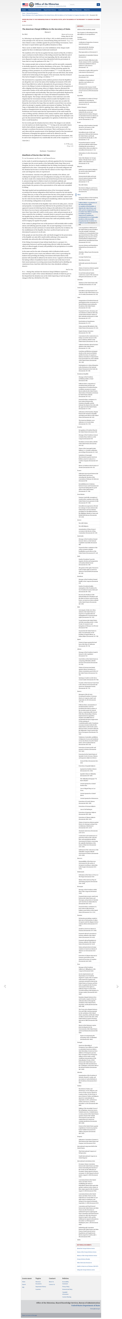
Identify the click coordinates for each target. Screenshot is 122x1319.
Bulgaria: (79, 166)
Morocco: (79, 858)
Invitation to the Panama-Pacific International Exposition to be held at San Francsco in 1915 (88, 89)
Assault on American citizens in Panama (87, 929)
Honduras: (80, 576)
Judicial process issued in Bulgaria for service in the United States (88, 171)
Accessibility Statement (65, 1283)
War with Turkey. (83, 185)
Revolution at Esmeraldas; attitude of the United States (88, 443)
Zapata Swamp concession (86, 332)
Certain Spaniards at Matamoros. (89, 798)
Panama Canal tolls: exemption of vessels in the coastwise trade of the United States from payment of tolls (88, 500)
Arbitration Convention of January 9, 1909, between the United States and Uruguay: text (88, 1141)
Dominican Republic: (83, 374)
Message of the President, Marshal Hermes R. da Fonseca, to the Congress (88, 127)
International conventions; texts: (86, 1161)
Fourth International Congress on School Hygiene (88, 1157)
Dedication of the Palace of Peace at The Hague (88, 875)
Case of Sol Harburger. (86, 809)
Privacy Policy (65, 1286)
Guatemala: (80, 536)
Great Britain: (81, 494)
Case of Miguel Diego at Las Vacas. (87, 789)
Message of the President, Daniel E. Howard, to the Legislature (88, 654)
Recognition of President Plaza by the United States (88, 431)
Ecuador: (79, 427)
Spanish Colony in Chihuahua (88, 774)
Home (23, 1281)
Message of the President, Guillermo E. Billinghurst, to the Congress (87, 969)
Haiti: (78, 556)
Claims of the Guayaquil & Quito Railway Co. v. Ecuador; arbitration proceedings (88, 450)
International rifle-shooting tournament (86, 48)
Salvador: (79, 1072)
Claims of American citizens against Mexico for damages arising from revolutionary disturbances (88, 825)
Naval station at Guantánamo (87, 322)
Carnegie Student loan (85, 257)
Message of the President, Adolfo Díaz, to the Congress (88, 891)
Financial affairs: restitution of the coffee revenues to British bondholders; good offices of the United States (88, 550)
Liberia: (79, 649)
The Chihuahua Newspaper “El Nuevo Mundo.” (88, 779)
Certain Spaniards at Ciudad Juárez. (88, 794)
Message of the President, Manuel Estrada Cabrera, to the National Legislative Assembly (88, 541)
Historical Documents (39, 1283)
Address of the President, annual (86, 29)
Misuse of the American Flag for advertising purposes (88, 881)
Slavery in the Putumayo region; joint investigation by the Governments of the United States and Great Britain (88, 1029)
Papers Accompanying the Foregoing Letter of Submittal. (88, 1037)
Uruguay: (79, 1136)
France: (79, 470)
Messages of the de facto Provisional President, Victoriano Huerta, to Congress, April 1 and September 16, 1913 (88, 698)
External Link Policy (67, 1289)
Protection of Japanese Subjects (87, 813)
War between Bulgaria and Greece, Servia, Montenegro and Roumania (88, 189)
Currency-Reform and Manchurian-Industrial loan (88, 247)
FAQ (23, 1287)
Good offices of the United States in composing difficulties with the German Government (88, 661)
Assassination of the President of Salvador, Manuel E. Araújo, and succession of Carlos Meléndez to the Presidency (88, 1079)
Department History (41, 1286)
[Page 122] (70, 40)
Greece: (79, 520)
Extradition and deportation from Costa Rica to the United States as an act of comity (88, 292)
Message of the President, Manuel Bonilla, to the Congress (88, 581)
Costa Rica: (80, 287)
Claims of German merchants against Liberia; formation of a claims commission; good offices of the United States (88, 671)
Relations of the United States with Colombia (88, 283)
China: (79, 194)
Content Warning (66, 1297)
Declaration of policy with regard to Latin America (88, 71)
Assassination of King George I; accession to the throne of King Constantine (88, 531)
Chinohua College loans (88, 253)
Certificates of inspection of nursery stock (88, 43)
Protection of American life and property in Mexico (87, 749)
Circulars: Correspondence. (82, 38)
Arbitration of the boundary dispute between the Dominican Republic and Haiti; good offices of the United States (88, 414)
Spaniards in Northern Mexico (88, 770)
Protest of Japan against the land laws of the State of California (88, 644)
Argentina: (80, 95)
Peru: (78, 964)
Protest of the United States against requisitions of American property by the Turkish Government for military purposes (88, 1129)
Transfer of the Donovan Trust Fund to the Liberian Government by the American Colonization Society (89, 685)
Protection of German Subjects (87, 806)
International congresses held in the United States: (87, 1147)
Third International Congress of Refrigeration (87, 1152)
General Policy (89, 762)
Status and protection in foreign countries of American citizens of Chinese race (88, 949)
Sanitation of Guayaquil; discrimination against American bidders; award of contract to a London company (88, 459)
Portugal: (79, 1042)
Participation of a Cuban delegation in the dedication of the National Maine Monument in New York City (88, 368)
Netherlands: (80, 872)
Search (24, 1284)
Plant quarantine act (88, 52)
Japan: (79, 639)
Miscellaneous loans (84, 260)
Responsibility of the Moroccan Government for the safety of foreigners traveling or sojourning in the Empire (88, 865)
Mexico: (79, 691)
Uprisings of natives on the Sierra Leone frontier (88, 678)
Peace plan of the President (86, 76)
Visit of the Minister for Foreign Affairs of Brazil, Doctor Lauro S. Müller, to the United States (87, 160)
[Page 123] (70, 146)
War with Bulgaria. (84, 526)
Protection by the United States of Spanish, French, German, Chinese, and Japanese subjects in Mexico (88, 756)
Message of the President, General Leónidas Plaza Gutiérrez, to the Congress (88, 436)
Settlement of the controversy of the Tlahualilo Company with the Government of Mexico (88, 852)
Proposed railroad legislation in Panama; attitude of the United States (87, 942)
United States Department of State (85, 1305)
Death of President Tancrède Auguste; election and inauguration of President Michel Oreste (88, 562)
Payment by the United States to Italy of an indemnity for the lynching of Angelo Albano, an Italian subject (88, 633)
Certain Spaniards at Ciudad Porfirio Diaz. (88, 784)
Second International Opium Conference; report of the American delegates (88, 274)
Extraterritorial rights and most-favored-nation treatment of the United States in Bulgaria (87, 179)
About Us (51, 1281)
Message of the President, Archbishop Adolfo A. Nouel (86, 378)
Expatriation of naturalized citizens (88, 56)
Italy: (78, 607)
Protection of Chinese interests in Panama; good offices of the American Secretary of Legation (88, 958)
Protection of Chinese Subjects (87, 818)
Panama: (79, 915)
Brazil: (79, 122)
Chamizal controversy (88, 831)
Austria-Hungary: (82, 107)
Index (79, 1240)
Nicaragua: (80, 886)
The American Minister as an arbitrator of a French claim (87, 422)
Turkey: (79, 1086)
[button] (34, 10)
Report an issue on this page (29, 1315)
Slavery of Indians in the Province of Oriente (88, 466)
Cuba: (78, 297)
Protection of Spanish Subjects (87, 766)
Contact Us (52, 1284)
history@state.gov (95, 1308)
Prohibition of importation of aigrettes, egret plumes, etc (86, 82)
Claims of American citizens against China (88, 269)
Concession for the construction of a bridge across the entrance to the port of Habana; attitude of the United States (88, 338)
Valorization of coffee (88, 154)
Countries (38, 1289)
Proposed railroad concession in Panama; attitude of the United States (87, 935)
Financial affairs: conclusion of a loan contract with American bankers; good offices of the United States (88, 909)
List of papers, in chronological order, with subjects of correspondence (87, 33)
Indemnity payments (88, 264)
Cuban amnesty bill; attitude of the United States (88, 327)
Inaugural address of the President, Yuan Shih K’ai (88, 198)
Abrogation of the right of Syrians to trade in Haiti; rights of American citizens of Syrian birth (88, 570)
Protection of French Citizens (87, 802)
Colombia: (80, 279)
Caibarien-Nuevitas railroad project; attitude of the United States (88, 346)
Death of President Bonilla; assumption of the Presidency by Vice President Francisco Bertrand (88, 589)
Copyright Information (65, 1293)
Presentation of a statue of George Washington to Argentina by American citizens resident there (88, 101)
